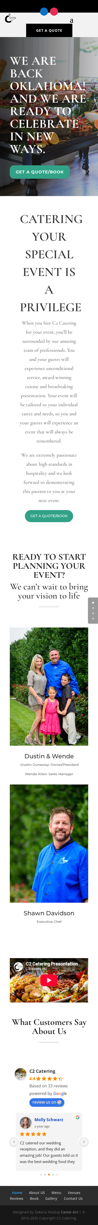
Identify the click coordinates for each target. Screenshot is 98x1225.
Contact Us (73, 1198)
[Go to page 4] (57, 1174)
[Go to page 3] (53, 1174)
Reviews (16, 1198)
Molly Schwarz (48, 1119)
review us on (44, 1102)
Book (34, 1198)
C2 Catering (42, 1071)
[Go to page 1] (45, 1174)
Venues (74, 1192)
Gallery (51, 1198)
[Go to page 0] (41, 1174)
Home (17, 1192)
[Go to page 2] (49, 1175)
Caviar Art (69, 1212)
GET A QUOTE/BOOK (49, 516)
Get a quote (49, 30)
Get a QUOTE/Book (40, 172)
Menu (56, 1192)
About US (37, 1192)
